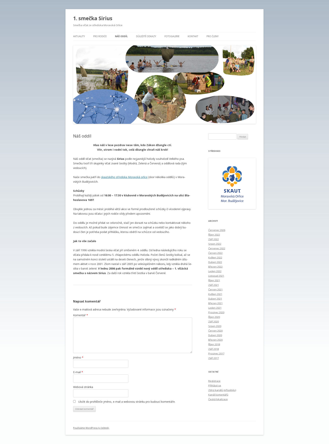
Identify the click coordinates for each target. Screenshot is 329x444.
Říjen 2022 (214, 234)
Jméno (78, 357)
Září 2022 (213, 239)
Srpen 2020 (214, 326)
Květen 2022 (215, 257)
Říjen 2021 (214, 280)
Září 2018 (213, 349)
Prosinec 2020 (216, 312)
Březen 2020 (215, 340)
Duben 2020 (215, 335)
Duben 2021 (215, 298)
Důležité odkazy (146, 36)
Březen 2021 (215, 303)
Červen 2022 (215, 253)
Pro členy (213, 36)
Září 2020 (213, 321)
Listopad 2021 (216, 276)
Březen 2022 (215, 266)
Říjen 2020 (214, 317)
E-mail (78, 372)
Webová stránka (83, 387)
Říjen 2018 (214, 344)
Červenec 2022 (216, 248)
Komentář (80, 315)
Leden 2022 (214, 271)
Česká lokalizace (218, 399)
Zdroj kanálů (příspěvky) (222, 390)
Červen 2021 (215, 289)
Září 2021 (213, 285)
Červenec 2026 (216, 230)
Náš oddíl (121, 36)
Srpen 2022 (214, 244)
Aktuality (79, 36)
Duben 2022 (215, 262)
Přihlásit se (214, 385)
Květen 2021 (215, 294)
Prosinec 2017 (216, 353)
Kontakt (193, 36)
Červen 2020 (215, 330)
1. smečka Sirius (92, 18)
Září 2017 (213, 358)
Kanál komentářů (218, 394)
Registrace (214, 381)
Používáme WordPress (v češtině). (91, 428)
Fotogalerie (171, 36)
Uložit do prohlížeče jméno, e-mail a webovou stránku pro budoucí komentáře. (126, 401)
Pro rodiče (100, 36)
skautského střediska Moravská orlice (124, 177)
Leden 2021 (214, 308)
